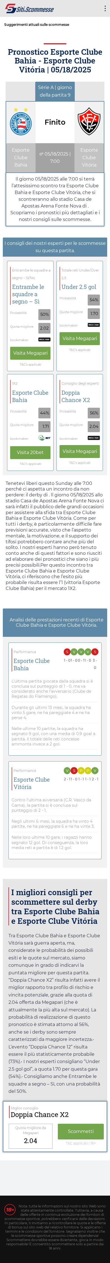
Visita (30, 353)
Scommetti (81, 1131)
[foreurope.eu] (29, 7)
